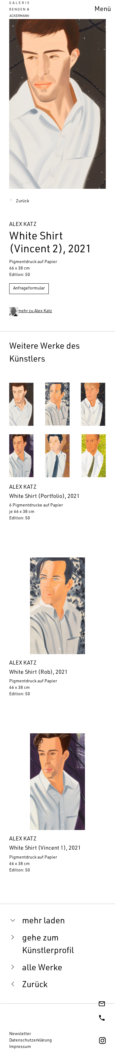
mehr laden (43, 921)
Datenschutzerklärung (30, 1040)
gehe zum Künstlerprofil (48, 945)
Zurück (22, 201)
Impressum (20, 1047)
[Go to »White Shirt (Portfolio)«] (57, 454)
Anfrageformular (29, 288)
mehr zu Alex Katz (35, 311)
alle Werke (42, 968)
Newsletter (20, 1034)
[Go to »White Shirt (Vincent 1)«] (57, 806)
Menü (102, 9)
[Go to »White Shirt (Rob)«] (57, 630)
